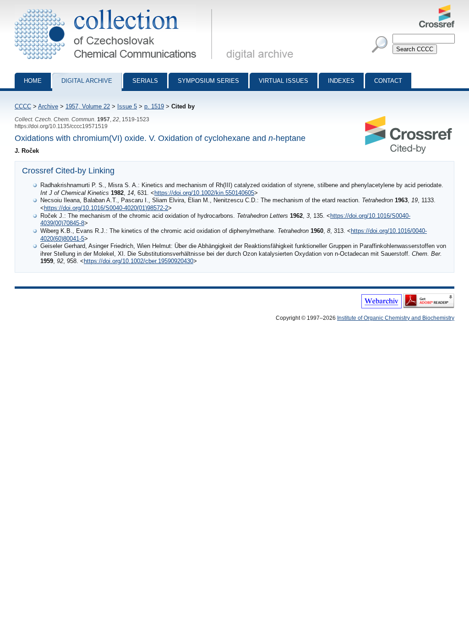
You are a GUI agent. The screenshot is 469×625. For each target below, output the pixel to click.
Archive (48, 106)
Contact (388, 80)
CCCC (23, 106)
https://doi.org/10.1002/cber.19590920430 (138, 261)
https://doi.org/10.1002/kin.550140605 (204, 192)
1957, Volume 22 (87, 106)
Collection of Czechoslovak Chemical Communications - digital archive (116, 8)
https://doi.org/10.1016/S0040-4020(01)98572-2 (106, 208)
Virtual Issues (283, 80)
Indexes (341, 80)
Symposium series (208, 80)
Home (33, 80)
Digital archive (86, 80)
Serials (145, 80)
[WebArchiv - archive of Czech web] (381, 306)
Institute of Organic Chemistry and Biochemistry (395, 318)
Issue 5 (127, 106)
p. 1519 (154, 106)
